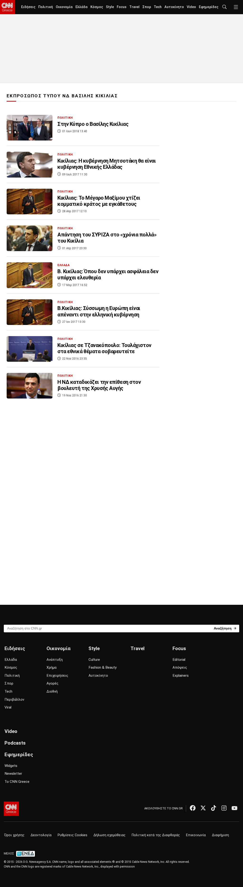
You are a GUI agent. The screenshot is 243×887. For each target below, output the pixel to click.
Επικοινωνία (196, 835)
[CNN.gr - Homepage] (7, 7)
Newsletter (13, 773)
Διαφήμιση (220, 835)
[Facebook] (193, 808)
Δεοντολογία (41, 835)
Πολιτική (45, 7)
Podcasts (15, 743)
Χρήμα (51, 667)
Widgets (11, 766)
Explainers (181, 675)
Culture (94, 659)
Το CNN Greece (17, 781)
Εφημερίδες (208, 7)
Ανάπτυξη (55, 659)
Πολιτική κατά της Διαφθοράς (156, 835)
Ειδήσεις (28, 7)
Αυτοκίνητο (174, 7)
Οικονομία (64, 7)
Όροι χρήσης (14, 835)
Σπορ (146, 7)
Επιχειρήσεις (57, 675)
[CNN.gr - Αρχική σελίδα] (11, 809)
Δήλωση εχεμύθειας (109, 835)
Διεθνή (52, 691)
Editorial (179, 659)
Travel (134, 7)
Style (110, 7)
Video (191, 7)
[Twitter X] (203, 808)
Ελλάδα (81, 7)
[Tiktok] (213, 808)
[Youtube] (234, 808)
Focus (121, 7)
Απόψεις (180, 667)
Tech (158, 7)
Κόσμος (96, 7)
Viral (8, 707)
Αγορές (52, 683)
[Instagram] (224, 808)
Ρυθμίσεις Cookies (72, 835)
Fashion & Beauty (103, 667)
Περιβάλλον (14, 699)
